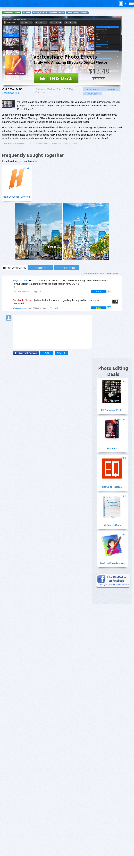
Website (111, 89)
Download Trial (11, 93)
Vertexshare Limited (11, 12)
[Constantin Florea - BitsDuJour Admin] (115, 302)
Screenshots (92, 89)
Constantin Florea (22, 300)
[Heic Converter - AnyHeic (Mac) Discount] (16, 177)
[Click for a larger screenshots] (62, 259)
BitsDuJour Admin (20, 307)
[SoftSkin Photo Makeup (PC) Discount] (112, 543)
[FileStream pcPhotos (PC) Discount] (112, 390)
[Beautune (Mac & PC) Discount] (112, 429)
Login (46, 353)
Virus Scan (92, 93)
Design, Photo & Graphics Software (48, 12)
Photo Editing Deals (113, 371)
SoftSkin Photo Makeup (112, 563)
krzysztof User (20, 280)
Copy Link (37, 291)
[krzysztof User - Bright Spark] (9, 283)
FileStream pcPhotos (112, 410)
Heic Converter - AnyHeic (16, 196)
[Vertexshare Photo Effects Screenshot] (8, 104)
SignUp (61, 353)
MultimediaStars (112, 525)
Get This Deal (56, 78)
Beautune (112, 448)
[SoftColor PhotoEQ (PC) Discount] (112, 467)
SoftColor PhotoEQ (112, 486)
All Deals (26, 12)
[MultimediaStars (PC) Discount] (112, 505)
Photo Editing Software (77, 12)
